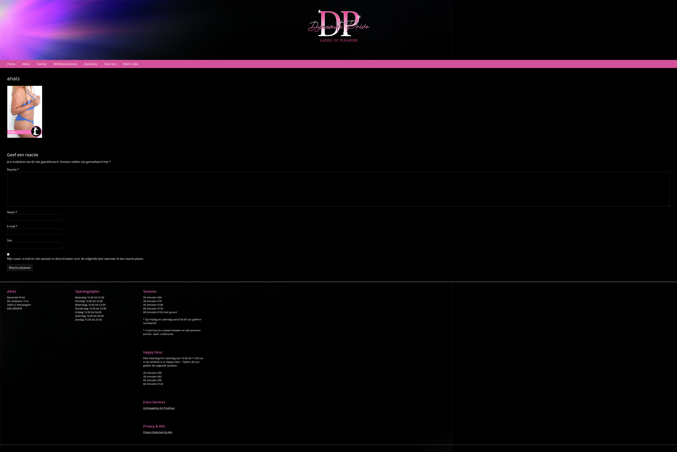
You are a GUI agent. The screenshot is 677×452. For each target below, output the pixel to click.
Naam (12, 212)
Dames (42, 64)
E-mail (12, 226)
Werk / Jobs (130, 64)
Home (11, 64)
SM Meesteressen (65, 64)
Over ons (110, 64)
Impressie (90, 64)
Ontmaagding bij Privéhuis (159, 408)
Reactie (13, 169)
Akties (26, 64)
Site (9, 240)
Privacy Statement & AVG (157, 432)
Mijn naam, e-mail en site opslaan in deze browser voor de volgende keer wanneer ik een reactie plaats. (75, 259)
